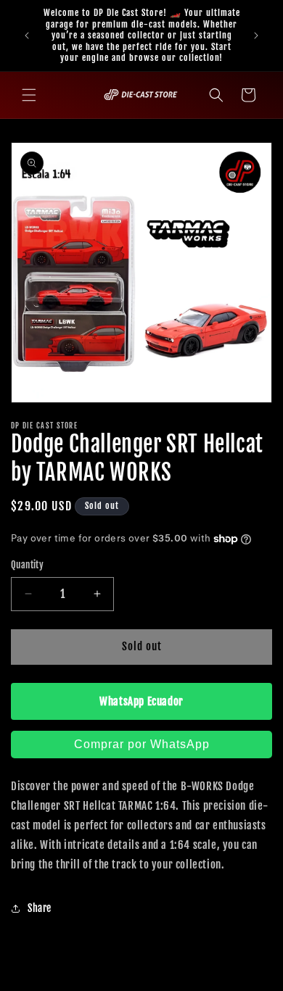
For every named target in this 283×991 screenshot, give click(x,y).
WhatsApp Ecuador (141, 701)
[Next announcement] (256, 35)
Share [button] (40, 908)
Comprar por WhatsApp (142, 744)
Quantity (27, 565)
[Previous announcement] (27, 35)
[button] (29, 95)
